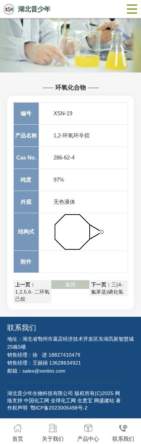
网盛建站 (104, 400)
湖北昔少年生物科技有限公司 (40, 393)
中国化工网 (36, 400)
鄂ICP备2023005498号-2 (58, 408)
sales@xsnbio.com (43, 371)
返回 (70, 284)
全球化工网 (63, 400)
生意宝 (85, 400)
